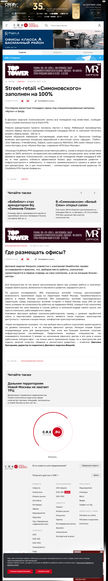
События (9, 430)
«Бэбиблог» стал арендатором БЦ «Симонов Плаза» (22, 205)
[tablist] (53, 52)
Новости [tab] (57, 52)
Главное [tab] (22, 52)
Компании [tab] (88, 52)
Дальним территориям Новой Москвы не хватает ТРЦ (28, 387)
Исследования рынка (16, 246)
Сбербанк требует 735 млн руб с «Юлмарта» (29, 547)
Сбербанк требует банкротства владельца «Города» (74, 549)
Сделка (21, 81)
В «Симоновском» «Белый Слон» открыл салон (76, 203)
